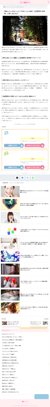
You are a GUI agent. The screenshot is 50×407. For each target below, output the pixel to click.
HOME (26, 401)
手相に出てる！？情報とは (8, 368)
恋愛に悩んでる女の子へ (8, 366)
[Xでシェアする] (17, 178)
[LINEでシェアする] (33, 178)
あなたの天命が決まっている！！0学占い (12, 337)
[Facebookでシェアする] (22, 178)
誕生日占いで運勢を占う (8, 383)
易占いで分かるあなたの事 (8, 371)
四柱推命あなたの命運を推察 (9, 360)
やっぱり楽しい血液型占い (8, 348)
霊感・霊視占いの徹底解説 (8, 389)
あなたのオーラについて (8, 334)
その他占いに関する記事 (8, 342)
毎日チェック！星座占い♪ (8, 374)
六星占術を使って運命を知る (9, 357)
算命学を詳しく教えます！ (8, 380)
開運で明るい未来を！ (7, 386)
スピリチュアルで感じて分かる (16, 182)
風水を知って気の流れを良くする (10, 392)
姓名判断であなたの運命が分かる (10, 363)
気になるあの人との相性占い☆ (10, 377)
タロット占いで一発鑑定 (8, 354)
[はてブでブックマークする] (27, 178)
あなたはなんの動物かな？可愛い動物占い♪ (13, 339)
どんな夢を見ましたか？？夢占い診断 (11, 345)
